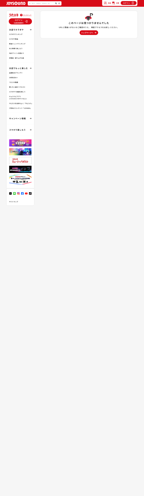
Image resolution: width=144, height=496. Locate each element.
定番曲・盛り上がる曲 (16, 58)
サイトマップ (13, 202)
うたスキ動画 (13, 82)
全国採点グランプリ (15, 73)
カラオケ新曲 (13, 39)
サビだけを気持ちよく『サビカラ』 (21, 103)
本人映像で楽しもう (15, 48)
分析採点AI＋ (13, 77)
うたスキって (27, 15)
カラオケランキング (15, 34)
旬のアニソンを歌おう (16, 53)
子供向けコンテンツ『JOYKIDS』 (20, 108)
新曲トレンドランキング (17, 44)
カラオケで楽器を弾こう (17, 92)
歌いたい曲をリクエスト (17, 87)
